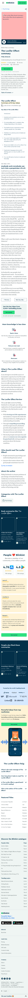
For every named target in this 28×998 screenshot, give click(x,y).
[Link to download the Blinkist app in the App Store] (6, 922)
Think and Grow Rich (6, 871)
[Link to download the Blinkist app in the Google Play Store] (18, 922)
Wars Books (4, 903)
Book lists (3, 932)
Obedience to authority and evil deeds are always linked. (14, 133)
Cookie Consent (5, 985)
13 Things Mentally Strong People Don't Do (11, 867)
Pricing (3, 942)
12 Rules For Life (5, 857)
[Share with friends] (26, 9)
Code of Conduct (5, 971)
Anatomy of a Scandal (6, 807)
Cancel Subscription (6, 953)
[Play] (4, 42)
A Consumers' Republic (7, 802)
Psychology (6, 9)
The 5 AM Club (4, 848)
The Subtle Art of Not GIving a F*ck (10, 874)
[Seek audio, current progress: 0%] (14, 42)
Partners (3, 968)
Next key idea (20, 299)
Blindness (3, 816)
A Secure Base (4, 804)
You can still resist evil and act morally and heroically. (14, 157)
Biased (3, 813)
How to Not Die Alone (6, 824)
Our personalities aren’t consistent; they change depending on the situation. (14, 123)
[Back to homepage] (10, 3)
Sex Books (3, 901)
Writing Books (4, 884)
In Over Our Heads (6, 827)
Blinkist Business (5, 944)
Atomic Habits (4, 846)
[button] (14, 770)
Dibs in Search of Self (6, 821)
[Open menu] (3, 3)
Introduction (7, 113)
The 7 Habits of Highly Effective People (11, 851)
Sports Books (4, 898)
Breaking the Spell (5, 818)
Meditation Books (5, 887)
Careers (3, 965)
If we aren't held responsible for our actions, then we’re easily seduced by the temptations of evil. (15, 139)
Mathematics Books (6, 889)
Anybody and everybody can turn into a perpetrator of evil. (14, 118)
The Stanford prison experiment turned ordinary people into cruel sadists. (14, 128)
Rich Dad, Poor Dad (6, 854)
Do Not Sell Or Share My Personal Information (12, 987)
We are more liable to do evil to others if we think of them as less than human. (15, 145)
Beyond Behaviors (5, 810)
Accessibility (14, 985)
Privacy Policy (14, 984)
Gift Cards (3, 947)
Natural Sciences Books (7, 881)
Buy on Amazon (7, 465)
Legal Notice (19, 982)
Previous (6, 299)
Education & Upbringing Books (9, 895)
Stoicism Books (5, 892)
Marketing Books (5, 906)
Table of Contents (6, 92)
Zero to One (4, 863)
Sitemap (12, 982)
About (2, 962)
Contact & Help (5, 950)
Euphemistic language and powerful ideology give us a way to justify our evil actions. (14, 151)
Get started (22, 3)
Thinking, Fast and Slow (7, 860)
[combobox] (6, 991)
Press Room (4, 974)
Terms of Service (5, 984)
